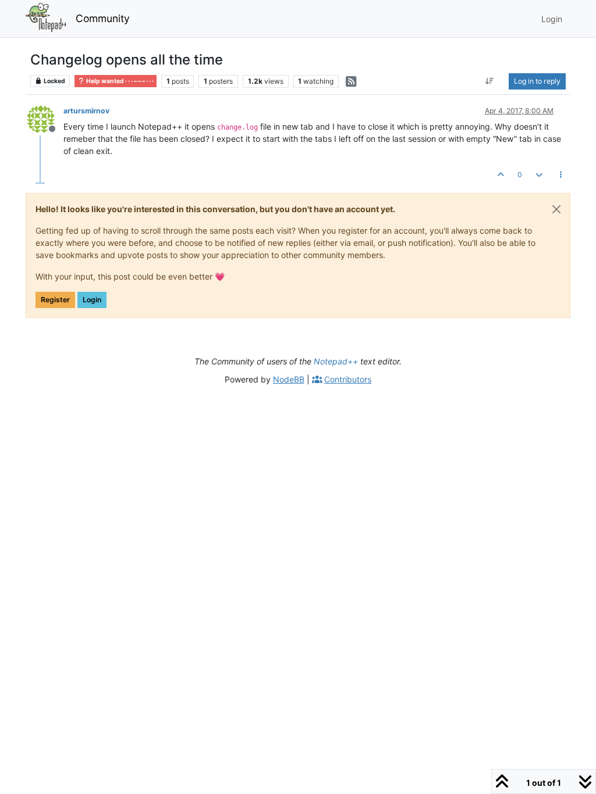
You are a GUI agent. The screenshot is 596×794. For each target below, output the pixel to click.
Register (55, 299)
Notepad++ (336, 361)
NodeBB (288, 379)
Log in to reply (537, 81)
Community (103, 18)
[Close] (556, 209)
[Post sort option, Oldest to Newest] (489, 81)
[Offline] (45, 118)
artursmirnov (86, 110)
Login (92, 299)
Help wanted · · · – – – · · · (119, 81)
